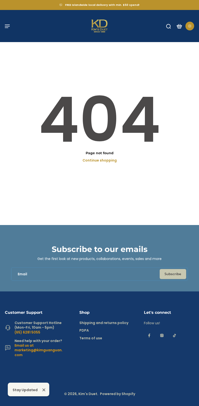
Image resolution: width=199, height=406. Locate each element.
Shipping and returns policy (103, 323)
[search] (168, 26)
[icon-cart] (179, 26)
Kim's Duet (87, 393)
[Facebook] (149, 335)
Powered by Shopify (117, 393)
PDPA (84, 330)
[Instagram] (162, 335)
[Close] (44, 390)
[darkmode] (189, 26)
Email (22, 274)
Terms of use (90, 338)
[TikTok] (174, 335)
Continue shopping (100, 160)
